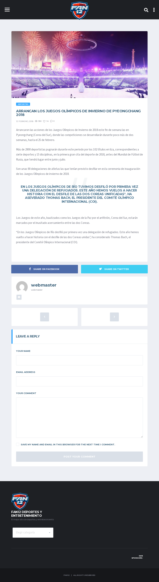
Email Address (25, 372)
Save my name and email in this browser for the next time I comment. (68, 444)
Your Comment (26, 393)
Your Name (23, 351)
